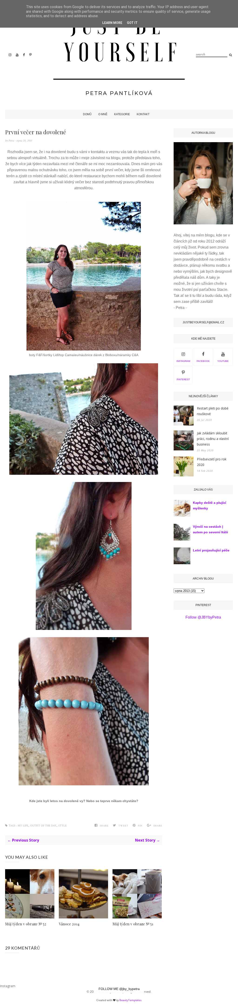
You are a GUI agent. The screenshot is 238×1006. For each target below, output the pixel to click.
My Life (23, 825)
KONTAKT (143, 114)
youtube (223, 361)
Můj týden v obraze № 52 (25, 923)
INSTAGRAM (183, 361)
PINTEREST (183, 379)
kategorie (122, 114)
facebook (203, 361)
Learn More (112, 23)
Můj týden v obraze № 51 (132, 923)
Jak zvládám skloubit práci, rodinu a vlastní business (213, 438)
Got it (132, 23)
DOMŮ (87, 114)
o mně (102, 114)
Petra (11, 140)
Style (62, 825)
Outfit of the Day (43, 825)
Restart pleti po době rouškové (212, 411)
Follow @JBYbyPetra (203, 617)
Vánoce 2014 (69, 923)
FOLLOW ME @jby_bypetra (119, 989)
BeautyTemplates (130, 1000)
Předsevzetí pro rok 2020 (211, 462)
